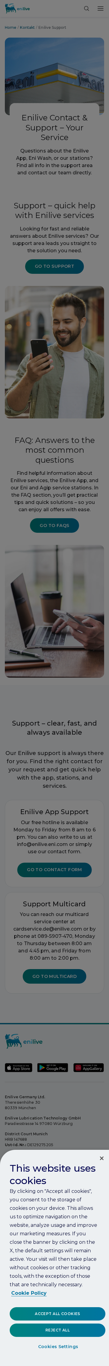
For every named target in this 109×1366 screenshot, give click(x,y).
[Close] (101, 1158)
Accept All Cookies (57, 1313)
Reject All (57, 1330)
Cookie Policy (29, 1293)
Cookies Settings (58, 1346)
